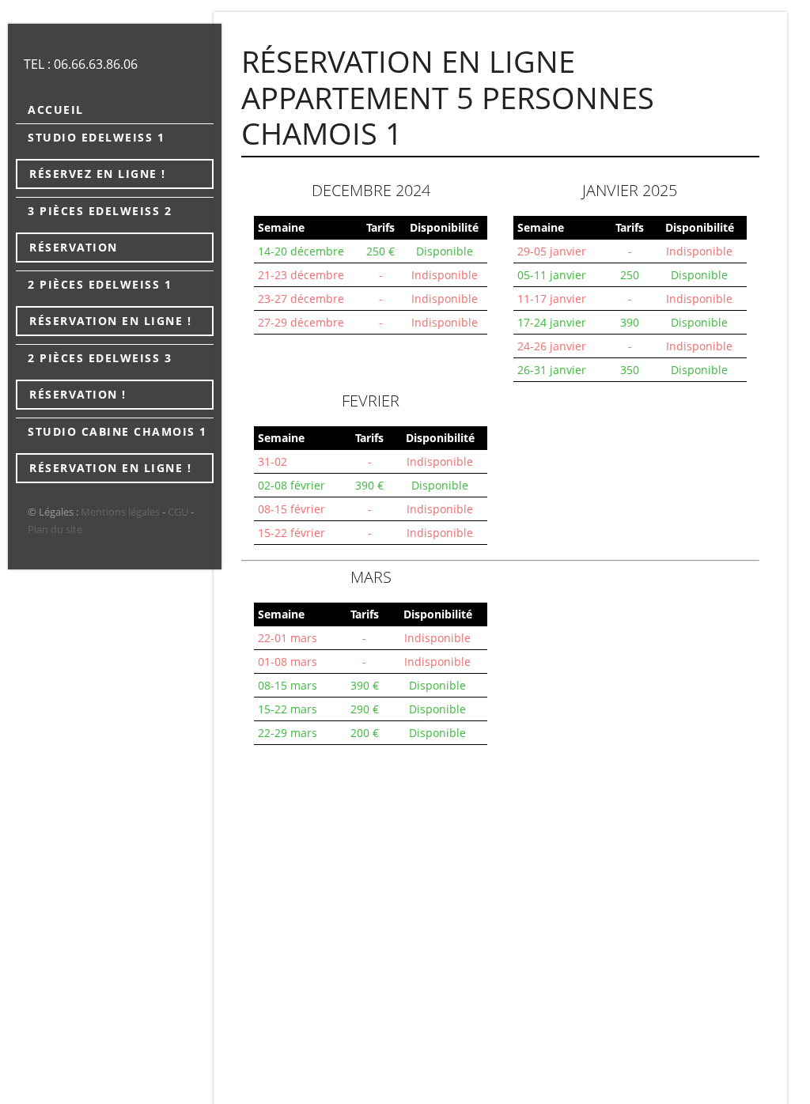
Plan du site (55, 529)
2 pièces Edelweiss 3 (100, 357)
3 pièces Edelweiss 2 (100, 210)
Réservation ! (78, 394)
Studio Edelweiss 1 (96, 137)
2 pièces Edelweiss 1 (100, 284)
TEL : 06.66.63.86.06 (81, 64)
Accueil (56, 109)
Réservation (73, 247)
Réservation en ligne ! (110, 320)
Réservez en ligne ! (97, 173)
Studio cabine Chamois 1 (117, 431)
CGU (178, 512)
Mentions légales (120, 512)
